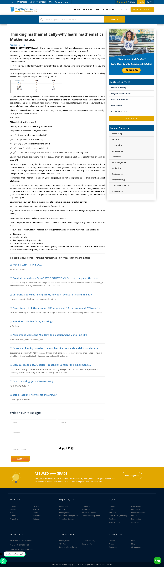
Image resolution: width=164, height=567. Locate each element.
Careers (112, 540)
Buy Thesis (135, 509)
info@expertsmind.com (61, 2)
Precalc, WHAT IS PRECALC (27, 264)
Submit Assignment (142, 9)
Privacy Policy (64, 540)
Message (16, 432)
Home (77, 9)
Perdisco (112, 506)
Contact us (121, 9)
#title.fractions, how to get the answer (35, 394)
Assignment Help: (17, 45)
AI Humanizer (136, 547)
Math (12, 512)
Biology (13, 509)
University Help (114, 522)
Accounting (117, 133)
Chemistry (36, 506)
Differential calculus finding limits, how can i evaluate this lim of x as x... (53, 294)
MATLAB (134, 516)
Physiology (14, 519)
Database (112, 519)
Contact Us (113, 547)
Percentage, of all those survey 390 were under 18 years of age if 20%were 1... (56, 308)
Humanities (37, 516)
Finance (115, 139)
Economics (117, 145)
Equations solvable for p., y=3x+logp (33, 321)
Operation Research (67, 519)
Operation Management (68, 516)
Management (118, 151)
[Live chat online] (157, 560)
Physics (13, 506)
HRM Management (89, 512)
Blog (133, 544)
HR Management (119, 162)
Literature (112, 512)
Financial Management (91, 516)
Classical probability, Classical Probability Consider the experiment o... (52, 364)
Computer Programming (118, 516)
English (35, 512)
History (13, 516)
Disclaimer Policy (88, 540)
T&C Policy (63, 544)
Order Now (131, 118)
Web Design (117, 191)
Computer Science (120, 185)
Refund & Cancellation (68, 547)
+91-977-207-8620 (20, 2)
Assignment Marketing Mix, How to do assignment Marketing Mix (50, 334)
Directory (112, 544)
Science (36, 509)
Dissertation (136, 506)
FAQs (133, 540)
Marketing (116, 168)
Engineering (117, 174)
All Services (108, 9)
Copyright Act (87, 544)
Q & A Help (135, 522)
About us (87, 9)
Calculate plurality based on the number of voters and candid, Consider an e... (56, 348)
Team (97, 9)
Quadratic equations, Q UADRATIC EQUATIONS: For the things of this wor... (56, 278)
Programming (118, 179)
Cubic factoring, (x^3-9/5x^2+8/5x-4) (33, 381)
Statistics (116, 156)
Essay (111, 509)
